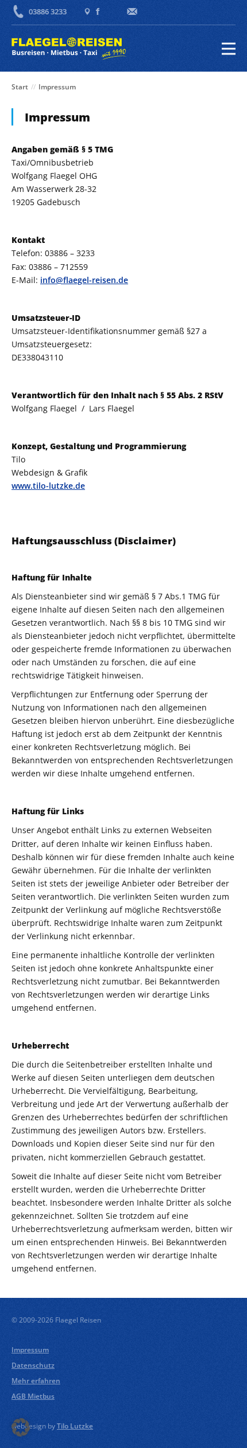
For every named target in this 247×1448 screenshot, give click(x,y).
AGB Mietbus (33, 1396)
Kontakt (132, 11)
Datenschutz (33, 1365)
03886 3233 (48, 11)
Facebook (97, 11)
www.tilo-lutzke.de (48, 485)
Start (19, 87)
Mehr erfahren (35, 1381)
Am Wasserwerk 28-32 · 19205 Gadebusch (87, 11)
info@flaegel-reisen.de (84, 279)
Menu (226, 49)
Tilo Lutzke (75, 1426)
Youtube (112, 11)
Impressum (30, 1350)
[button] (20, 1427)
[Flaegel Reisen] (68, 48)
